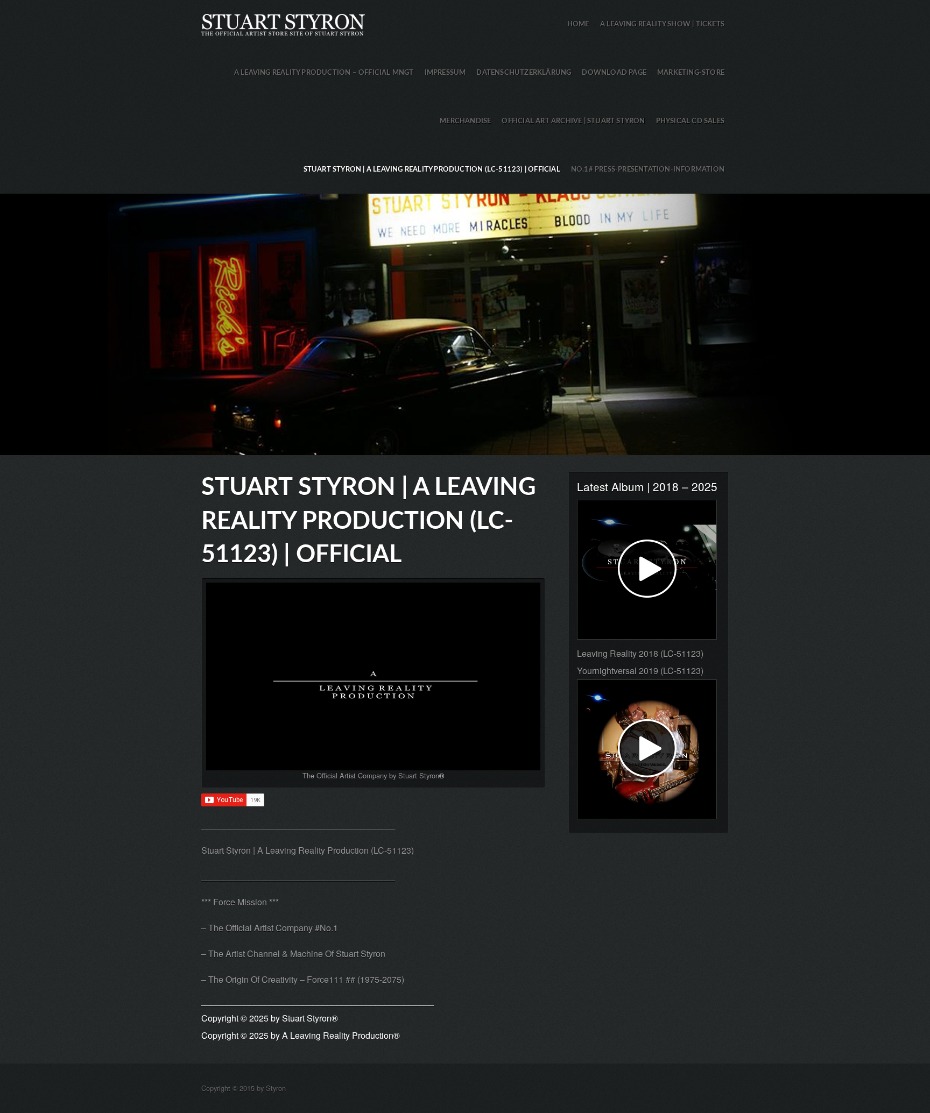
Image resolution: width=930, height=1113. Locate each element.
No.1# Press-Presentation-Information (647, 169)
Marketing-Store (690, 72)
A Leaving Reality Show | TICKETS (662, 24)
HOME (578, 24)
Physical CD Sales (690, 121)
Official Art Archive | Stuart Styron (573, 121)
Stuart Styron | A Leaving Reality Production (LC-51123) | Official (432, 169)
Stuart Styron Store (465, 324)
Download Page (614, 72)
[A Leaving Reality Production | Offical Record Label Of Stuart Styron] (373, 676)
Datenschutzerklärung (523, 72)
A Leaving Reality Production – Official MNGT (324, 72)
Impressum (445, 72)
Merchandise (465, 121)
